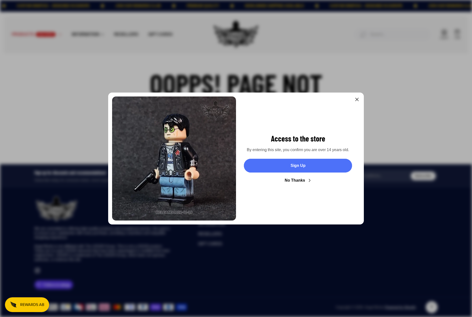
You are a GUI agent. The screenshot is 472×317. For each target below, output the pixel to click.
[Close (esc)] (357, 99)
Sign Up (298, 165)
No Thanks (295, 180)
